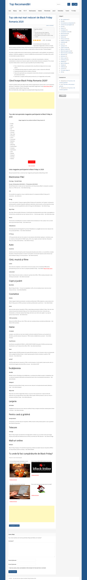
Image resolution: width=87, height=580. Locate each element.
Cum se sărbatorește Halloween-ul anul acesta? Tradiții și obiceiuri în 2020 (19, 462)
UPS (62, 72)
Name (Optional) (12, 560)
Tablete (62, 65)
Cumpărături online (14, 525)
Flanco (12, 127)
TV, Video (73, 10)
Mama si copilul (64, 49)
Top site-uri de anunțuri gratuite (17, 484)
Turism (67, 10)
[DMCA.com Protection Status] (62, 96)
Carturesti (13, 139)
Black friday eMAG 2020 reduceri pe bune (41, 461)
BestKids (13, 141)
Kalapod (13, 155)
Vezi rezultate (32, 165)
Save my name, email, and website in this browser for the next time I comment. (27, 568)
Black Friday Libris (48, 268)
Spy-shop (13, 134)
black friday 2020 (47, 86)
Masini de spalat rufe (66, 51)
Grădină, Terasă (64, 40)
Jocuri (54, 10)
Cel (11, 128)
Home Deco (60, 10)
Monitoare (63, 54)
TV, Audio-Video (64, 70)
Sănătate (63, 61)
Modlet (12, 153)
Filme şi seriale (64, 38)
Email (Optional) (12, 564)
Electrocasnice (32, 10)
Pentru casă (63, 58)
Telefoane (63, 66)
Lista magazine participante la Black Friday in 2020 (44, 36)
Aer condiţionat (64, 19)
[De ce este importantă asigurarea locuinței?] (41, 492)
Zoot (12, 151)
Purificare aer (64, 59)
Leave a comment (49, 25)
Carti (62, 26)
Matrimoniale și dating (66, 52)
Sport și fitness (64, 63)
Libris (12, 137)
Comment (11, 541)
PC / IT (25, 10)
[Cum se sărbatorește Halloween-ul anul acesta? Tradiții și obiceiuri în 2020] (20, 477)
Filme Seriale (47, 10)
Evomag (12, 130)
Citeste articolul (13, 479)
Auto (10, 10)
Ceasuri (62, 28)
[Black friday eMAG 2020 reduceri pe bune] (41, 472)
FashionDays (14, 146)
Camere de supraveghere (66, 24)
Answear (13, 148)
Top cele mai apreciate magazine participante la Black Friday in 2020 (42, 33)
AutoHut (13, 135)
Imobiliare (63, 42)
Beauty (15, 10)
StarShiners (13, 149)
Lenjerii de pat (64, 47)
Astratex (12, 157)
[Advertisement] (31, 100)
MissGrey (13, 144)
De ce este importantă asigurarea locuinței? (41, 484)
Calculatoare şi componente (67, 23)
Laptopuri (63, 45)
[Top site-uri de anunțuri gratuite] (20, 498)
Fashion (40, 10)
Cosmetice (63, 30)
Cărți (20, 10)
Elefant (12, 158)
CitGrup (12, 132)
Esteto (12, 142)
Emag (12, 123)
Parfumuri (63, 56)
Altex (12, 125)
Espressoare (63, 35)
